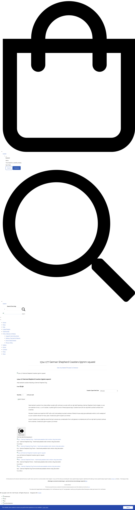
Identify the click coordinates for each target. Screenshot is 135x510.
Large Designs (6, 329)
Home (4, 322)
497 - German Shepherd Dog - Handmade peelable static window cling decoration (38, 441)
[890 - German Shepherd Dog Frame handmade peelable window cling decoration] (38, 466)
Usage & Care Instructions (12, 336)
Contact (5, 349)
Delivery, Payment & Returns (13, 338)
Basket (9, 168)
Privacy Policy (9, 342)
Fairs (4, 327)
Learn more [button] (45, 507)
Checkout (16, 168)
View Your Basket (61, 367)
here (86, 481)
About (4, 347)
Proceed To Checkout (72, 367)
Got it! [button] (128, 507)
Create (39, 493)
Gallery (4, 345)
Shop (4, 325)
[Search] (23, 309)
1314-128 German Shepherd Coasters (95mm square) (30, 455)
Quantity (19, 394)
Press (4, 351)
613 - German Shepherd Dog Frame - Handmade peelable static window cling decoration (40, 448)
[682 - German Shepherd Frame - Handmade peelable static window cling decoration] (39, 459)
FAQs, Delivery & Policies (9, 334)
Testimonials (6, 331)
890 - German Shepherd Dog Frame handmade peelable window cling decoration (38, 468)
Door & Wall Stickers (11, 340)
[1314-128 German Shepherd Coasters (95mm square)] (31, 453)
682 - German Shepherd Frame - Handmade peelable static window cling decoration (39, 462)
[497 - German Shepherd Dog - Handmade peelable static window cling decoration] (39, 439)
